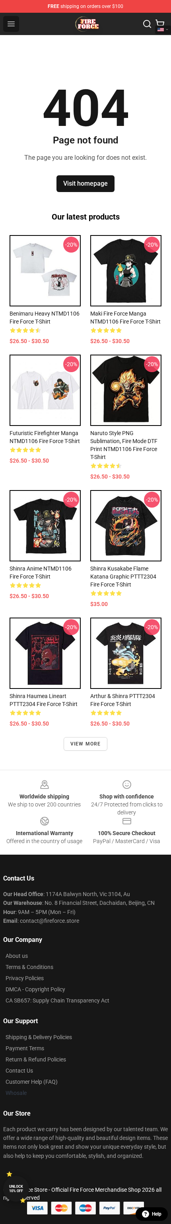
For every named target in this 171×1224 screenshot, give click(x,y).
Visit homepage (85, 183)
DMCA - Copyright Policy (35, 989)
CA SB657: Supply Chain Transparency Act (57, 1000)
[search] (147, 24)
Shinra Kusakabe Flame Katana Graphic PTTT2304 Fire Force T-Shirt (123, 576)
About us (17, 956)
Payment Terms (25, 1048)
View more (85, 744)
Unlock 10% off (16, 1189)
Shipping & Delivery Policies (39, 1037)
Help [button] (156, 1214)
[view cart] (160, 24)
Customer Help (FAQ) (32, 1082)
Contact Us (19, 1070)
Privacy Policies (25, 978)
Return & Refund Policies (36, 1059)
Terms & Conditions (29, 967)
